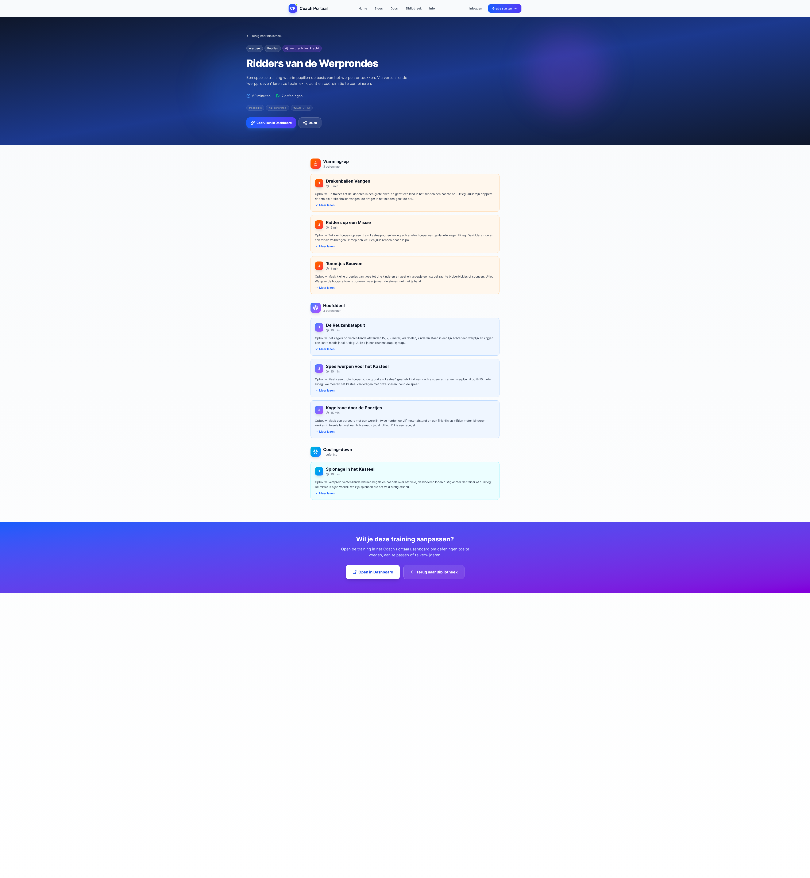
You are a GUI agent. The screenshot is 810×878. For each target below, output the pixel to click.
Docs (394, 8)
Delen (313, 123)
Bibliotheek (413, 8)
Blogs (379, 8)
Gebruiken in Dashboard (274, 123)
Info (432, 8)
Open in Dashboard (375, 572)
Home (363, 8)
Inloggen (475, 8)
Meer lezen (327, 205)
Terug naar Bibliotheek (437, 572)
